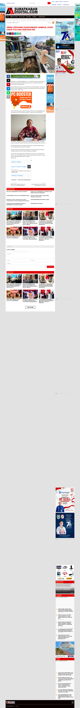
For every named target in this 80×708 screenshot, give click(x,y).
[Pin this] (13, 34)
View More (30, 307)
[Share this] (8, 34)
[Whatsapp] (18, 34)
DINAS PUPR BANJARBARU (24, 179)
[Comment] (20, 34)
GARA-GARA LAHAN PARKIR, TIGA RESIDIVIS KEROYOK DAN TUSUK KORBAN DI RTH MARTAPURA (65, 673)
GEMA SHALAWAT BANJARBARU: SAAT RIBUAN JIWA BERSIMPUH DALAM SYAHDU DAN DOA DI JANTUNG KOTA (14, 286)
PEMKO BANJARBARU (20, 31)
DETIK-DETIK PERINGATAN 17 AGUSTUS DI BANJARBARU (13, 300)
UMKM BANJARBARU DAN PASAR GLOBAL (40, 199)
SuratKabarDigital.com (22, 81)
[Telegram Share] (15, 34)
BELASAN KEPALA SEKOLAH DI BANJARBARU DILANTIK (39, 184)
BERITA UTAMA (26, 31)
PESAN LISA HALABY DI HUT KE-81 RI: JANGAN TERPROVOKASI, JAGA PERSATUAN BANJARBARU (30, 238)
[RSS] (53, 23)
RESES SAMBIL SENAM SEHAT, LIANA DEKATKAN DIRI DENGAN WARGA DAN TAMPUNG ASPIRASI (65, 610)
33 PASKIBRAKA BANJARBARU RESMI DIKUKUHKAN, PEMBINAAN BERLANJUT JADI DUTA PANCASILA (46, 301)
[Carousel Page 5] (73, 592)
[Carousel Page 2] (71, 592)
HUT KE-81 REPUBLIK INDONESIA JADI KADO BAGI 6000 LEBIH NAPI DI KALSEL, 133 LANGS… (65, 690)
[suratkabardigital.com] (22, 10)
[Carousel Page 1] (70, 592)
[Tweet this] (10, 34)
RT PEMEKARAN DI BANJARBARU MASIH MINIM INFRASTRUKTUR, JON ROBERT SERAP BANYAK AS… (65, 630)
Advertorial (14, 179)
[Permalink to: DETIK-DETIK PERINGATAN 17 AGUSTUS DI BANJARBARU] (14, 231)
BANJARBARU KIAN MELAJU (37, 203)
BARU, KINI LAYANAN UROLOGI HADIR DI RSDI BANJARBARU (18, 184)
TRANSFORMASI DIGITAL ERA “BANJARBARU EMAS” (18, 195)
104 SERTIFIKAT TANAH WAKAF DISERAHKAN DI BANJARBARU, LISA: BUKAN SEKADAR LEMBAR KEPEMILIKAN (46, 286)
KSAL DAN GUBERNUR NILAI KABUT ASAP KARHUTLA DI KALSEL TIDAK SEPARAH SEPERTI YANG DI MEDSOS (30, 286)
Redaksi (17, 706)
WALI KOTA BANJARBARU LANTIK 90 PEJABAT (17, 191)
